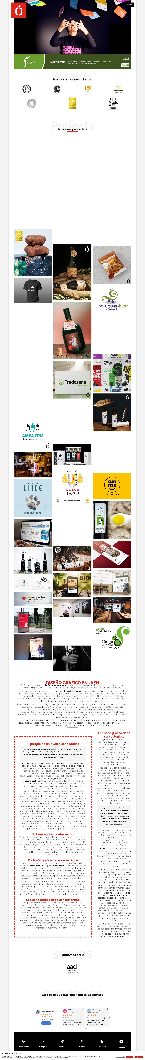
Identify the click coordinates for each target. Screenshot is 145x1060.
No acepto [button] (129, 1057)
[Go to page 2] (86, 1028)
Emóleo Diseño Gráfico (49, 1011)
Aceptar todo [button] (139, 1057)
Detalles (33, 175)
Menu (130, 4)
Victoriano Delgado (98, 1010)
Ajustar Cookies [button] (120, 1057)
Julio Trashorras (73, 1010)
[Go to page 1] (85, 1028)
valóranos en (45, 1023)
